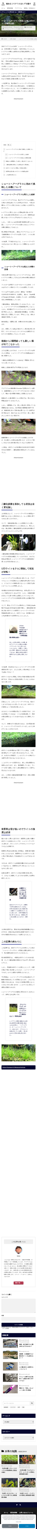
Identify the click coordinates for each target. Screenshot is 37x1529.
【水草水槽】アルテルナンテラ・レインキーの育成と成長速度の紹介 (27, 1472)
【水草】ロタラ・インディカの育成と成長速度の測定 (27, 1494)
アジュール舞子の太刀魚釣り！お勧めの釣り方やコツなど (26, 1378)
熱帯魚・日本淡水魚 (29, 8)
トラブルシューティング (10, 29)
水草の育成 (20, 29)
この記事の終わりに (10, 175)
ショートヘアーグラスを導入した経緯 (17, 154)
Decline (10, 1526)
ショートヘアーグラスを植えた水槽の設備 (18, 158)
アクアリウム (18, 8)
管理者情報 (10, 8)
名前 (2, 1315)
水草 (19, 1407)
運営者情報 (13, 1512)
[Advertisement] (18, 120)
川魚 (23, 1407)
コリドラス (12, 1407)
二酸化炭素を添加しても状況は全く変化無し (17, 164)
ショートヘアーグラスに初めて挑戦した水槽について (18, 150)
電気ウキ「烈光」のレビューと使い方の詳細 (26, 1389)
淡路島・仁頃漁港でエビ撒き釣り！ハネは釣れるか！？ (26, 1356)
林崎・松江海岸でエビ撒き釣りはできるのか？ (26, 1345)
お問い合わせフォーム (26, 1512)
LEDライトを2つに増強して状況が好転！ (16, 168)
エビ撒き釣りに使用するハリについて (26, 1368)
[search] (32, 1403)
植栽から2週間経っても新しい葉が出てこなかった (18, 161)
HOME (5, 39)
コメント (4, 1297)
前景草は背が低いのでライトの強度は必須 (16, 171)
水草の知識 (29, 27)
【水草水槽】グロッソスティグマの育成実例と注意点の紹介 (9, 1470)
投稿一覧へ (18, 1283)
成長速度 (6, 1407)
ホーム (3, 8)
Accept (27, 1526)
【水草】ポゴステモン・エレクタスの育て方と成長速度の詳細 (9, 1495)
